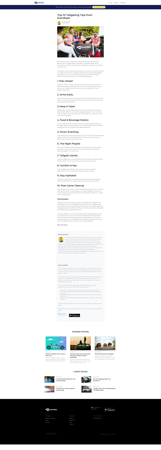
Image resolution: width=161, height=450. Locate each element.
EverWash (94, 213)
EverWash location (85, 112)
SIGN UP (116, 2)
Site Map (113, 434)
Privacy (109, 434)
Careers (71, 424)
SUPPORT (123, 2)
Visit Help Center (97, 418)
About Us (71, 418)
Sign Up (47, 422)
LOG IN (110, 2)
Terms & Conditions (103, 434)
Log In (47, 420)
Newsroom (72, 420)
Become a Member (50, 418)
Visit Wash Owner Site (98, 7)
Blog (70, 422)
